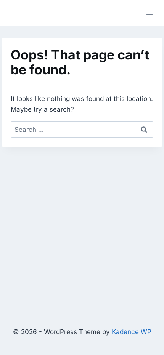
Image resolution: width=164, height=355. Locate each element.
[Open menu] (149, 13)
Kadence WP (131, 332)
